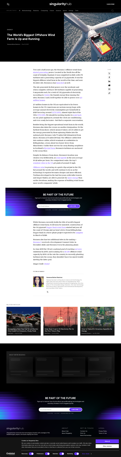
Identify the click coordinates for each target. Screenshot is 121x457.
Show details (85, 453)
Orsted (47, 95)
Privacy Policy (103, 431)
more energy (73, 178)
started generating (40, 72)
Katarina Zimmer (86, 333)
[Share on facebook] (109, 77)
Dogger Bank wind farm (56, 227)
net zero (78, 249)
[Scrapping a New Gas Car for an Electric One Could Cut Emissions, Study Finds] (24, 321)
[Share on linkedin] (109, 81)
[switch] (47, 453)
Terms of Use (103, 433)
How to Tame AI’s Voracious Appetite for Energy (97, 330)
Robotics (36, 10)
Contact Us (83, 431)
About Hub (65, 431)
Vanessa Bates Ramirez (13, 44)
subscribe (110, 4)
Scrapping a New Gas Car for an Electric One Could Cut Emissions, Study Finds (23, 330)
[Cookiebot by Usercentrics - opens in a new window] (10, 454)
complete (79, 233)
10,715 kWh (56, 112)
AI (19, 10)
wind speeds (61, 158)
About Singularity (67, 433)
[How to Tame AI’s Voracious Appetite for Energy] (97, 321)
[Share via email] (109, 89)
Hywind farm (49, 148)
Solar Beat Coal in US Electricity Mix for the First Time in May (59, 330)
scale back (77, 115)
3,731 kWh (41, 115)
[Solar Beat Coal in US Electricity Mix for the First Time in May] (60, 321)
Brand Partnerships (85, 435)
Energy (71, 10)
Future (52, 10)
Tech (76, 10)
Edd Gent (10, 333)
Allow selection (107, 446)
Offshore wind (39, 167)
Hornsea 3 (37, 242)
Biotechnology (26, 10)
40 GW (67, 252)
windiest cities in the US (43, 163)
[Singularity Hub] (60, 4)
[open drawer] (8, 4)
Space (65, 10)
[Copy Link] (109, 93)
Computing (44, 10)
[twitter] (47, 292)
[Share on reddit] (109, 85)
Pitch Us (82, 433)
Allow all (107, 441)
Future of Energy (38, 271)
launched (60, 83)
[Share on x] (109, 73)
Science (58, 10)
